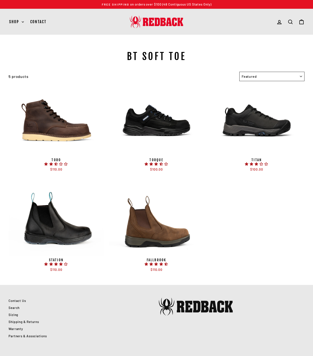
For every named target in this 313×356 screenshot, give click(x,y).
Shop (15, 21)
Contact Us (17, 301)
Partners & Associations (28, 336)
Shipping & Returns (24, 322)
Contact (38, 21)
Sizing (13, 315)
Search (14, 308)
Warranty (16, 329)
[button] (56, 164)
